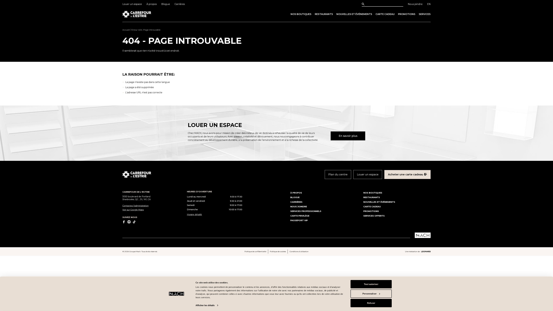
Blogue (165, 4)
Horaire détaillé (194, 214)
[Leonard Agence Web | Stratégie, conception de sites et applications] (426, 251)
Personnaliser (369, 293)
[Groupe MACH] (423, 235)
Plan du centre (337, 174)
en (429, 4)
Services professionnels (305, 211)
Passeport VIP (299, 220)
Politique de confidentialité (255, 251)
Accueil (126, 30)
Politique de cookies (278, 251)
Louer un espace (132, 4)
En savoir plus (348, 136)
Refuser (371, 303)
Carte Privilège (299, 216)
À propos (151, 4)
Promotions (406, 14)
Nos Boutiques (301, 14)
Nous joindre (415, 4)
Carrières (180, 4)
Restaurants (324, 14)
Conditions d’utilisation (298, 251)
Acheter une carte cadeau (405, 174)
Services (425, 14)
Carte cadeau (385, 14)
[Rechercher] (364, 4)
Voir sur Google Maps (133, 209)
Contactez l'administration (135, 205)
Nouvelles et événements (354, 14)
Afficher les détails (205, 305)
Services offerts (374, 216)
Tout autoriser (371, 284)
